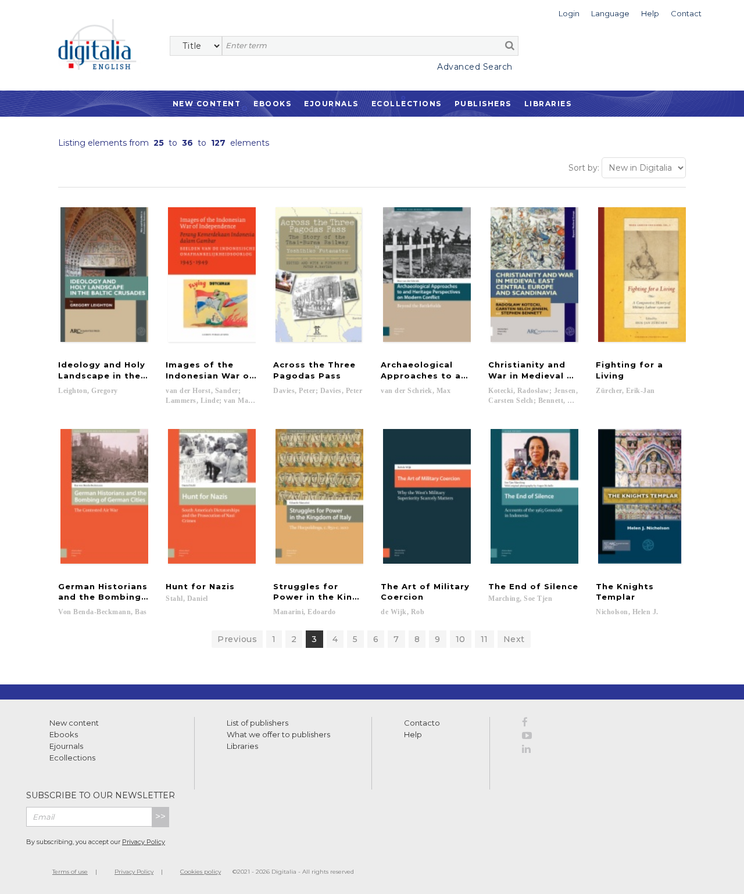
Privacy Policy (143, 842)
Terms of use (70, 871)
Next (514, 639)
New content (74, 722)
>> (160, 816)
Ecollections (406, 103)
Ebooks (272, 103)
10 (461, 639)
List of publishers (257, 722)
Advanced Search (475, 67)
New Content (207, 103)
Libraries (548, 103)
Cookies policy (200, 871)
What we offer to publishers (278, 734)
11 (484, 639)
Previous (237, 639)
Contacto (422, 722)
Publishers (483, 103)
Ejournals (331, 103)
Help (413, 734)
